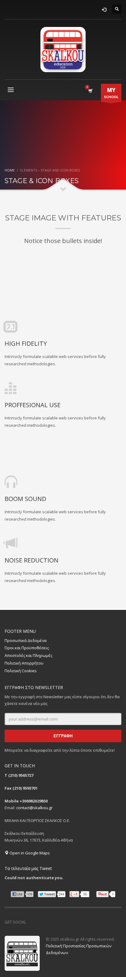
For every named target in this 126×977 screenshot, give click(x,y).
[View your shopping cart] (90, 91)
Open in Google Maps (29, 853)
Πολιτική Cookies (21, 670)
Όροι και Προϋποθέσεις (27, 648)
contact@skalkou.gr (34, 807)
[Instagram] (49, 922)
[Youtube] (58, 922)
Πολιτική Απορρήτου (24, 663)
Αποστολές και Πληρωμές (28, 655)
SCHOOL (111, 93)
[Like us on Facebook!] (30, 922)
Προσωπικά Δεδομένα (25, 640)
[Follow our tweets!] (39, 922)
